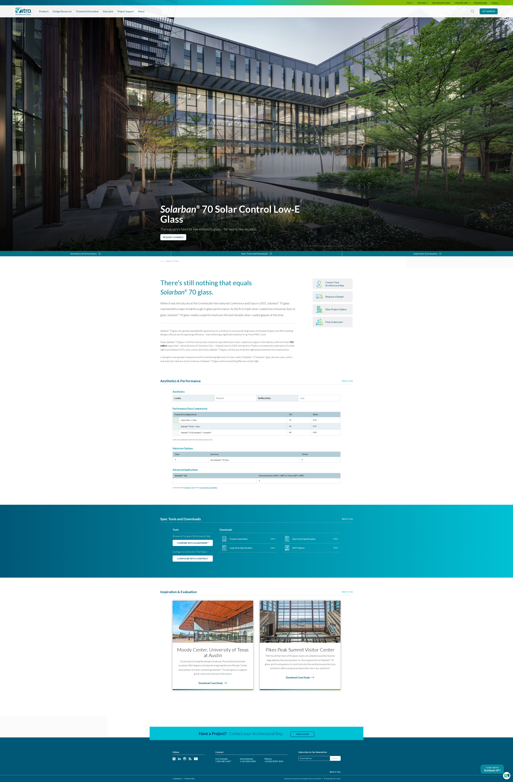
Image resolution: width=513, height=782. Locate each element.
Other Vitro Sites (461, 3)
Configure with (192, 558)
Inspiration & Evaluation (425, 253)
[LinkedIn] (179, 759)
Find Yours (302, 734)
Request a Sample (173, 237)
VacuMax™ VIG (189, 488)
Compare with (193, 543)
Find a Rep (421, 3)
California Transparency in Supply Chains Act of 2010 (302, 779)
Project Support (125, 11)
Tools (409, 3)
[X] (174, 759)
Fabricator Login (480, 3)
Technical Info (87, 11)
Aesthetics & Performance (83, 253)
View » (273, 539)
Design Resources (62, 11)
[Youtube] (196, 759)
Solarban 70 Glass (172, 261)
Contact (494, 3)
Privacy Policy (189, 779)
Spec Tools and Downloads (254, 253)
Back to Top (347, 381)
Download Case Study (211, 683)
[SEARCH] (472, 11)
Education (108, 11)
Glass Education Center (441, 3)
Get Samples (488, 11)
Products (44, 11)
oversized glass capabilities (208, 488)
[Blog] (190, 759)
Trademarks (177, 779)
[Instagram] (184, 759)
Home (162, 261)
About (141, 11)
